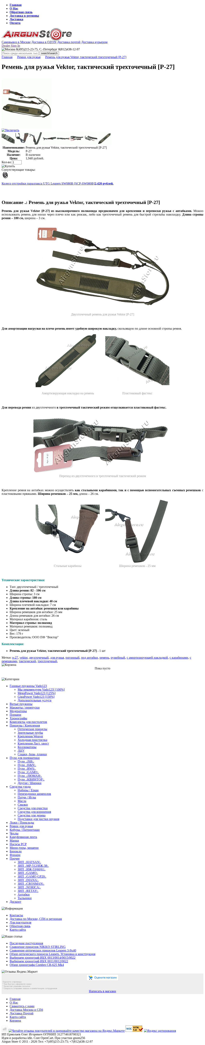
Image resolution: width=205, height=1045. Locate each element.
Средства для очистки (33, 808)
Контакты (16, 915)
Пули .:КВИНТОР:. (31, 779)
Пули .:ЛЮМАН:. (30, 776)
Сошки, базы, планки (32, 754)
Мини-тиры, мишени (24, 847)
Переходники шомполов (34, 793)
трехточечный (47, 661)
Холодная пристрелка (32, 740)
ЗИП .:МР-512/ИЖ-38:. (33, 865)
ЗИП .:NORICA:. (29, 887)
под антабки (89, 657)
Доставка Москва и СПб (26, 1009)
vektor (23, 657)
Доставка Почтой (21, 1013)
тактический (27, 661)
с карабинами (179, 657)
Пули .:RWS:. (27, 768)
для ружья (57, 657)
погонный (72, 657)
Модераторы (18, 711)
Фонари (15, 855)
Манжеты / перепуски (25, 707)
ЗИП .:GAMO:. (28, 873)
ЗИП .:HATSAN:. (29, 862)
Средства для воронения (34, 811)
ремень (104, 657)
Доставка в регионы (24, 15)
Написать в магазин (102, 991)
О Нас (14, 8)
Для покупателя (20, 922)
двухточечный (39, 657)
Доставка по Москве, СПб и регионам (36, 919)
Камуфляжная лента (23, 837)
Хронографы (18, 718)
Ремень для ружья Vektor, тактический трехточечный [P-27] (85, 57)
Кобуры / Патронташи (25, 829)
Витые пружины (21, 704)
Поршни (15, 714)
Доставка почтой (68, 42)
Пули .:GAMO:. (28, 772)
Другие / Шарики (29, 783)
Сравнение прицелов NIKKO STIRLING (38, 947)
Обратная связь (21, 12)
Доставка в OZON (43, 42)
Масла (22, 801)
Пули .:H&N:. (27, 765)
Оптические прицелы (32, 729)
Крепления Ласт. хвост (33, 743)
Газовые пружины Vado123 (28, 686)
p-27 (15, 657)
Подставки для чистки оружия (38, 819)
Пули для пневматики (25, 758)
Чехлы (14, 833)
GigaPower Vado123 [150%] (36, 696)
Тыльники (25, 898)
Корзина (15, 1020)
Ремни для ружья (28, 57)
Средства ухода (20, 786)
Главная (16, 5)
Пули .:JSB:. (26, 761)
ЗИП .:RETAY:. (28, 891)
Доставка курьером (94, 42)
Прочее (15, 858)
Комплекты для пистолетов (28, 722)
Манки (14, 840)
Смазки (23, 804)
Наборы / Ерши (28, 790)
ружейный (118, 657)
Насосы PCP (18, 844)
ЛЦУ (21, 750)
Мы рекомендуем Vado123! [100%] (41, 689)
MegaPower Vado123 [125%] (36, 693)
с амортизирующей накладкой (147, 657)
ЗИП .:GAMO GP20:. (32, 876)
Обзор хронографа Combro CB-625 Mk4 (37, 964)
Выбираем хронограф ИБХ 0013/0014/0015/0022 (42, 957)
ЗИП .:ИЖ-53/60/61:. (31, 869)
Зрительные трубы (30, 732)
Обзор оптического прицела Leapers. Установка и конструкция (52, 954)
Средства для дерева (31, 815)
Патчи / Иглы (27, 797)
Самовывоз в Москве (16, 42)
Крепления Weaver (30, 736)
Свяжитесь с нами (22, 1006)
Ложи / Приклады (22, 822)
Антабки (24, 894)
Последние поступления (26, 943)
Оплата (15, 23)
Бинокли (16, 851)
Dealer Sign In (11, 45)
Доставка (16, 19)
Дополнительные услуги (34, 700)
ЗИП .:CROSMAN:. (31, 883)
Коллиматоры (27, 747)
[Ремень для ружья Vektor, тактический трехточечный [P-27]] (27, 127)
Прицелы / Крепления (25, 725)
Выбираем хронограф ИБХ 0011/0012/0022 (39, 961)
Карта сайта (18, 929)
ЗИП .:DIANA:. (28, 880)
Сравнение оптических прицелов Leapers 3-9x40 (43, 950)
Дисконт (15, 901)
